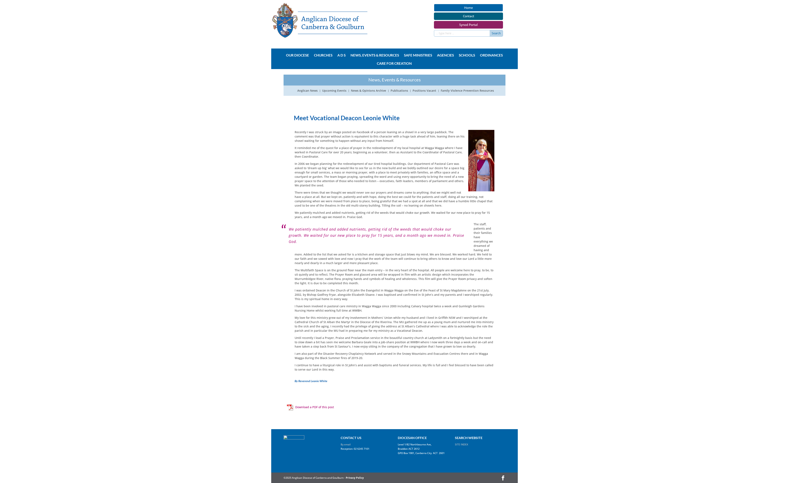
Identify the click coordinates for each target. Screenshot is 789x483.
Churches (323, 55)
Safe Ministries (418, 55)
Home (468, 8)
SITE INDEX (461, 444)
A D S (341, 55)
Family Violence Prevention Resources (467, 90)
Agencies (445, 55)
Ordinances (491, 55)
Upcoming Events (334, 90)
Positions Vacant (424, 90)
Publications (399, 90)
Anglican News (307, 90)
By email (346, 444)
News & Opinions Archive (368, 90)
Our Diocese (297, 55)
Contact (468, 16)
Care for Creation (394, 64)
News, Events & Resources (375, 55)
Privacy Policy (355, 478)
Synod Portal (468, 25)
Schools (467, 55)
